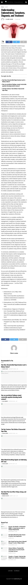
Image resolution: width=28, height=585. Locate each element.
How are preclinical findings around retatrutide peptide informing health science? (14, 85)
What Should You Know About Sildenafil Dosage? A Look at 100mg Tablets (18, 542)
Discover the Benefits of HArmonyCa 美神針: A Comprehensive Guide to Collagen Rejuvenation (17, 528)
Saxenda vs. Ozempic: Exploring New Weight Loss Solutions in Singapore (17, 557)
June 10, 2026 (12, 433)
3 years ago (17, 19)
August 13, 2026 (12, 369)
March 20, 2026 (12, 553)
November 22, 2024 (13, 544)
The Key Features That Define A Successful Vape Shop (13, 89)
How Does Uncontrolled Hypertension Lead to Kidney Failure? (13, 80)
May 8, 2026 (11, 538)
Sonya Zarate (5, 433)
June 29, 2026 (12, 401)
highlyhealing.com (18, 579)
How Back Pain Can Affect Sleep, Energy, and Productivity (13, 493)
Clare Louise (9, 19)
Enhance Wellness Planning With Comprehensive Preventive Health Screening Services (16, 549)
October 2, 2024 (12, 559)
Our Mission (16, 570)
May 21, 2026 (12, 495)
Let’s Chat (10, 570)
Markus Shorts (5, 495)
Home (2, 7)
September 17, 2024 (13, 531)
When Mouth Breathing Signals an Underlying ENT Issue (14, 461)
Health (6, 7)
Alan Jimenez (5, 401)
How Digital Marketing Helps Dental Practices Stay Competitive (17, 535)
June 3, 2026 (12, 463)
